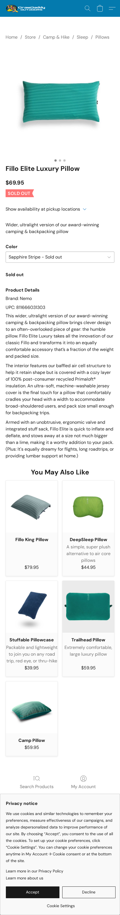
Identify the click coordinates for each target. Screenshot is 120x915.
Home (12, 37)
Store (30, 37)
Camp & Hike (56, 37)
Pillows (102, 37)
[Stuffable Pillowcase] (31, 607)
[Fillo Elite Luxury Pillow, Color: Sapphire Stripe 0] (60, 101)
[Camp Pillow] (31, 707)
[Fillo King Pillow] (31, 506)
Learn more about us (24, 878)
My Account (83, 787)
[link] (61, 903)
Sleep (82, 37)
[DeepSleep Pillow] (88, 506)
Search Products (37, 787)
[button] (26, 8)
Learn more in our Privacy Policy (34, 871)
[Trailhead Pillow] (88, 607)
